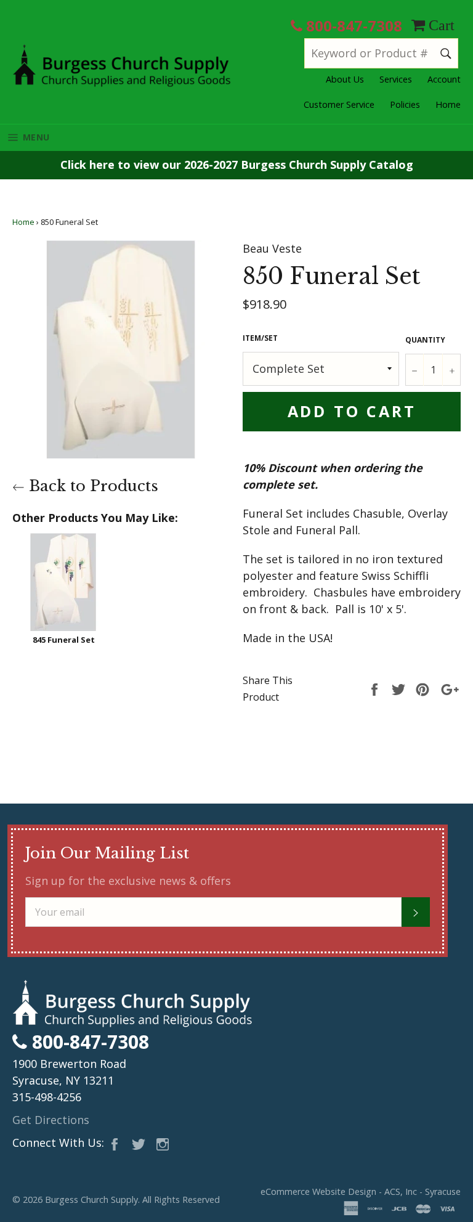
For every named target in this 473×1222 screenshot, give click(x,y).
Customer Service (339, 104)
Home (448, 104)
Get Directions (50, 1119)
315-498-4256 (46, 1097)
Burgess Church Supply (91, 1199)
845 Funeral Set (64, 639)
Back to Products (91, 486)
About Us (345, 79)
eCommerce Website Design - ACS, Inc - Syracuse (361, 1191)
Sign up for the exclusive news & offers (128, 880)
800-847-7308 (352, 25)
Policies (405, 104)
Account (444, 79)
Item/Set (260, 338)
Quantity (425, 340)
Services (395, 79)
